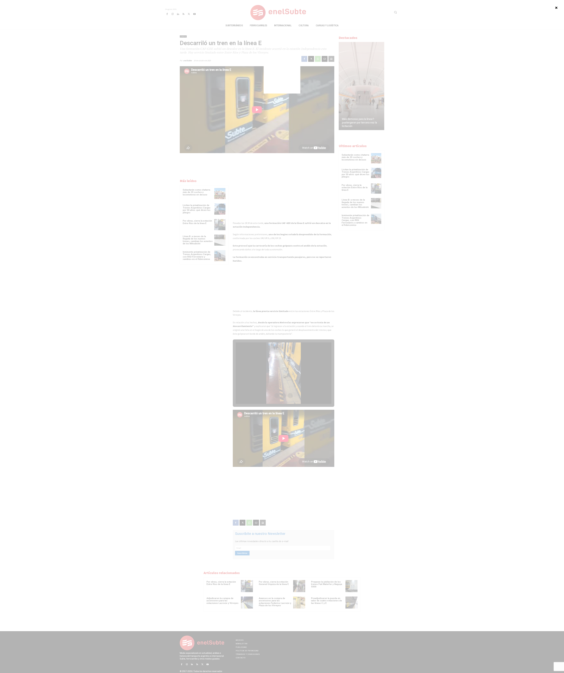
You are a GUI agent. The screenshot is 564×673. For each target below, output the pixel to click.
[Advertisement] (282, 75)
